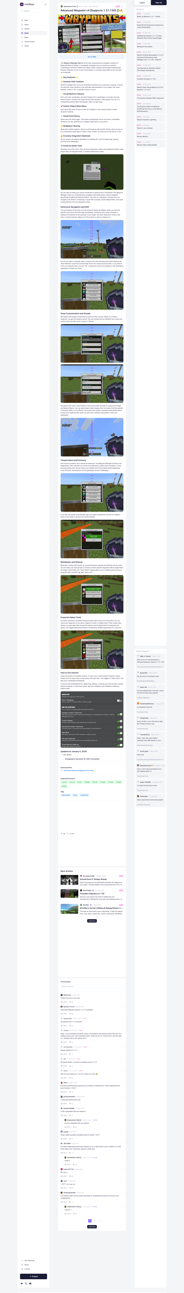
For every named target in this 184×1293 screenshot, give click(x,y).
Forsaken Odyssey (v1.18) (146, 79)
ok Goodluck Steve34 (144, 706)
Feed (26, 20)
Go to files (92, 57)
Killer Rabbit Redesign (145, 744)
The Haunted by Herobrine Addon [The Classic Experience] (149, 69)
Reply (65, 1002)
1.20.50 (110, 782)
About (26, 1265)
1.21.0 (79, 782)
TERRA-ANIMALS (143, 697)
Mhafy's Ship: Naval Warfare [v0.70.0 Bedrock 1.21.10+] (150, 88)
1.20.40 (118, 782)
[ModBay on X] (26, 1283)
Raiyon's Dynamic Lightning (146, 120)
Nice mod (140, 754)
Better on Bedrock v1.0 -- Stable (148, 16)
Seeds (26, 46)
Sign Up (159, 2)
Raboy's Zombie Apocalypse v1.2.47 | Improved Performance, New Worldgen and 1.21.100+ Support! (150, 57)
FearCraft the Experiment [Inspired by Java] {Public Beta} (150, 26)
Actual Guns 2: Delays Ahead (93, 879)
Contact (27, 1269)
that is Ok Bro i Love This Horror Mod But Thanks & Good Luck (150, 721)
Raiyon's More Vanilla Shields (147, 145)
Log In (142, 2)
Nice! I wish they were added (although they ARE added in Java (149, 738)
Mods (26, 33)
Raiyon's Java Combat (145, 128)
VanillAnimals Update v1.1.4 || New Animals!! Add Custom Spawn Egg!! (149, 37)
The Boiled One (142, 711)
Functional (66, 795)
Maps (26, 37)
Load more (92, 921)
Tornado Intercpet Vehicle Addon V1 (150, 666)
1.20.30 (64, 786)
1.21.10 (72, 782)
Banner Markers (142, 136)
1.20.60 (102, 782)
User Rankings (29, 1260)
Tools (75, 795)
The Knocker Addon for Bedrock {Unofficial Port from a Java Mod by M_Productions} (149, 109)
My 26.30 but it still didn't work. (148, 675)
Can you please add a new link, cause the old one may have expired (150, 691)
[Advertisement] (76, 817)
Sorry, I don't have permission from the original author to (149, 769)
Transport (84, 795)
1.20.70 (94, 782)
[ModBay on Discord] (30, 1283)
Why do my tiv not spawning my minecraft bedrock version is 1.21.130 (150, 660)
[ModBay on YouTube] (21, 1283)
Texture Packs (29, 41)
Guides (26, 29)
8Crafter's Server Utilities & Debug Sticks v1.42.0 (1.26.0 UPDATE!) (101, 908)
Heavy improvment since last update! (150, 799)
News (26, 24)
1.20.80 (86, 782)
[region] (33, 652)
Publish (35, 1276)
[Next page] (100, 1221)
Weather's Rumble (143, 804)
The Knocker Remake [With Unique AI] (150, 98)
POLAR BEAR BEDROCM (145, 680)
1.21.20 (64, 782)
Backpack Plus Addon (144, 46)
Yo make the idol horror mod (147, 785)
